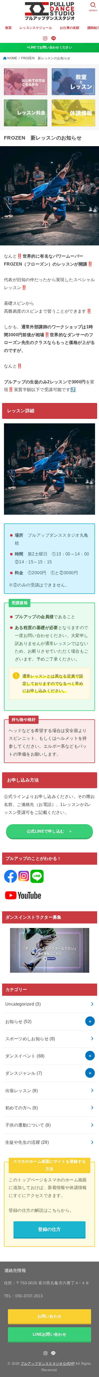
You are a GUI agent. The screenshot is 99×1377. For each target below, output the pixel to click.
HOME (12, 58)
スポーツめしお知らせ (30, 1038)
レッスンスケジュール (36, 27)
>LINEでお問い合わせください (49, 47)
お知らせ (18, 1021)
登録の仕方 (49, 1229)
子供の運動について (28, 1125)
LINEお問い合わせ (49, 1334)
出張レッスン (21, 1090)
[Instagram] (45, 38)
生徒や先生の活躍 (27, 1142)
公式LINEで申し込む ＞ (49, 831)
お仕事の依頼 (69, 27)
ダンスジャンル (23, 1073)
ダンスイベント (25, 1055)
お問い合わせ (49, 1316)
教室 (8, 27)
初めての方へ (21, 1107)
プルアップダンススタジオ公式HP (48, 1364)
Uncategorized (23, 1004)
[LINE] (53, 38)
